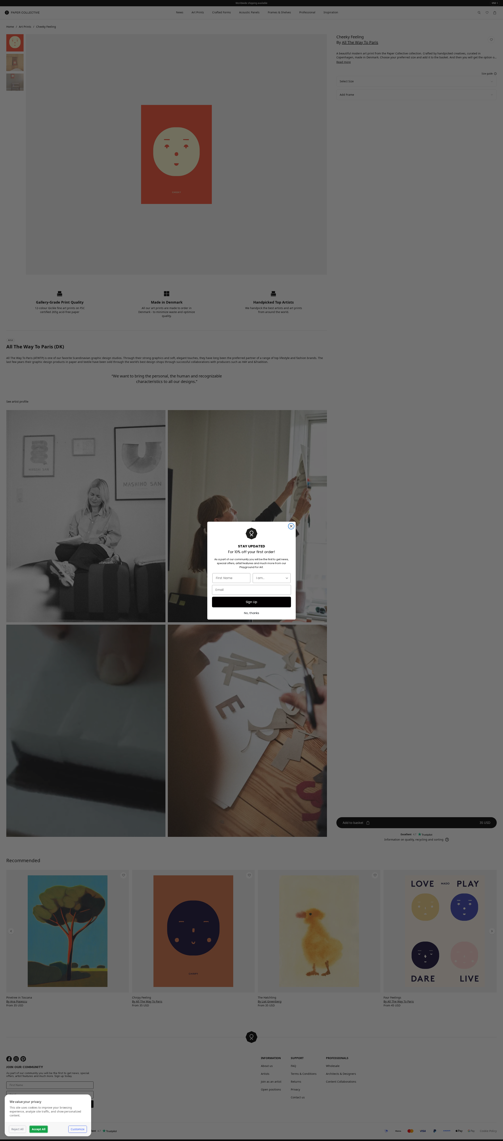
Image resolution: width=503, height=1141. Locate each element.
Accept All (38, 1129)
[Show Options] (287, 578)
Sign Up (251, 602)
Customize (77, 1129)
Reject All (17, 1129)
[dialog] (48, 1115)
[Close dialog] (291, 526)
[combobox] (270, 578)
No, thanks (251, 613)
